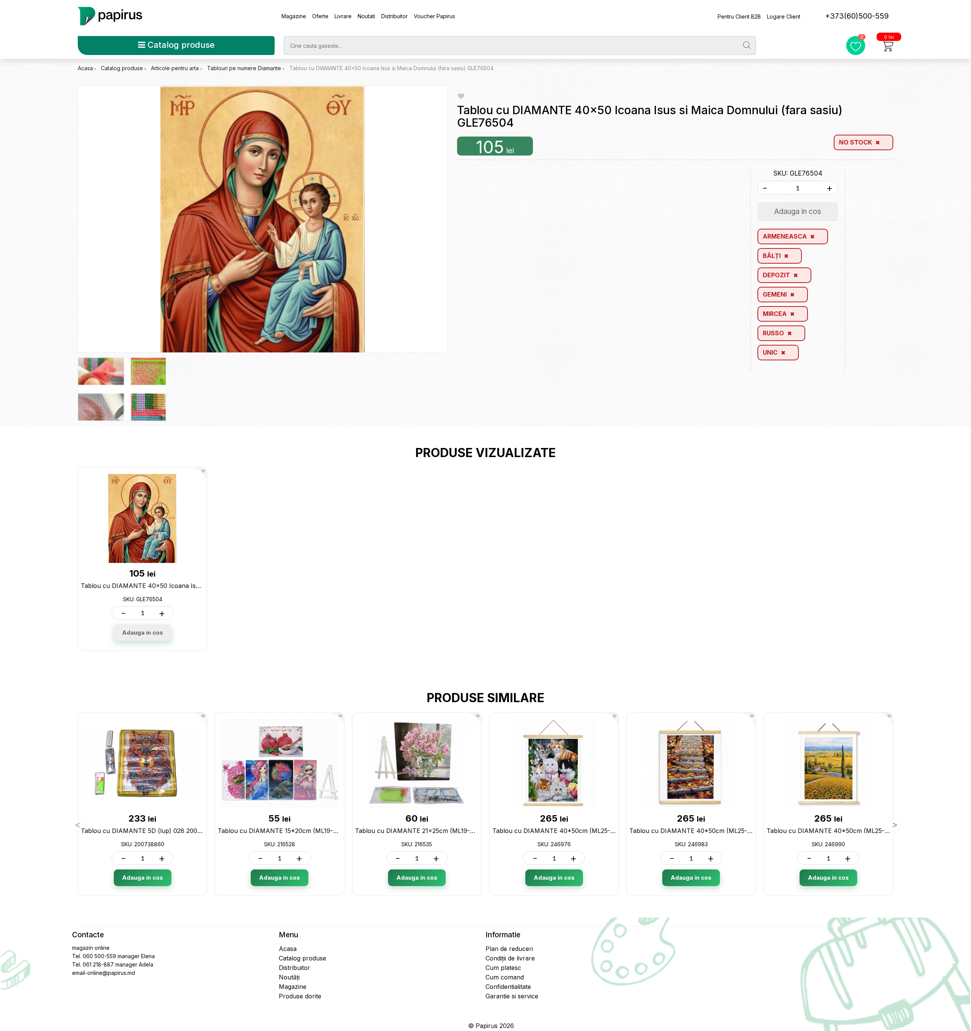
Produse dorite (300, 996)
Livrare (343, 16)
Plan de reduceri (509, 948)
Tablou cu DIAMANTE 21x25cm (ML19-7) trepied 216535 (437, 831)
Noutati (366, 16)
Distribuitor (394, 16)
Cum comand (505, 977)
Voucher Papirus (434, 16)
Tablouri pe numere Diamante (245, 68)
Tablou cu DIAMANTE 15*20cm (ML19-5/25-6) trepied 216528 (308, 831)
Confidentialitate (508, 986)
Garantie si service (512, 996)
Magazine (293, 16)
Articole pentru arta (175, 68)
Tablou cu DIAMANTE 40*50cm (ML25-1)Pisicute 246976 (577, 831)
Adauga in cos (142, 632)
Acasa (85, 68)
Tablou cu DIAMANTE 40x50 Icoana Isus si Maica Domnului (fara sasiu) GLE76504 (391, 68)
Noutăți (289, 977)
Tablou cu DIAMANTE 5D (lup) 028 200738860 (150, 831)
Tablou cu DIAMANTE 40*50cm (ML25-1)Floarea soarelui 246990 (864, 831)
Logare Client (783, 16)
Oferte (320, 16)
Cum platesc (503, 967)
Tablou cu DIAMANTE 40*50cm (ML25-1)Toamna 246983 (714, 831)
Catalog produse (180, 45)
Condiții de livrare (510, 958)
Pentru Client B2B (739, 16)
